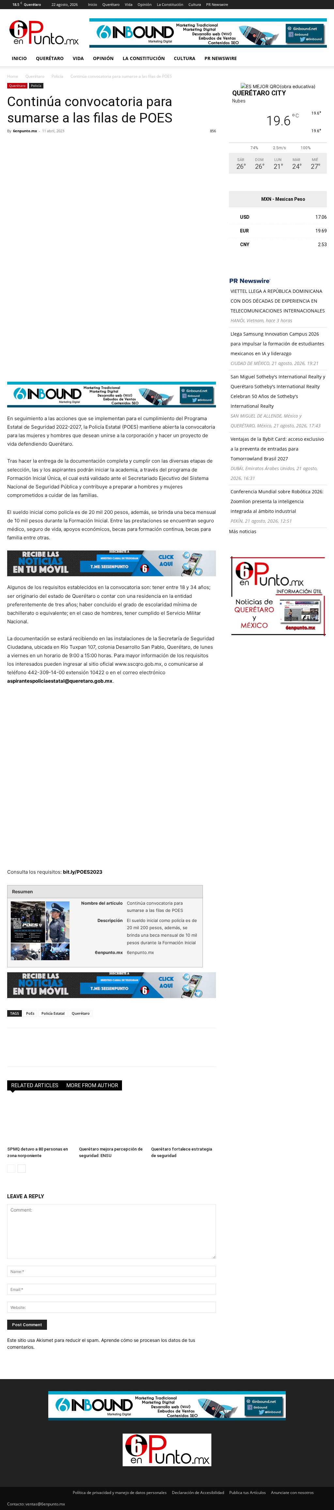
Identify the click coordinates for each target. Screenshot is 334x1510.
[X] (286, 4)
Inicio (92, 4)
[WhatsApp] (58, 145)
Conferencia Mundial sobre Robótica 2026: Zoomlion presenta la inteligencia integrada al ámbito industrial (277, 501)
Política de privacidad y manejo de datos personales (120, 1492)
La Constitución (170, 4)
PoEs (30, 1013)
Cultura (195, 4)
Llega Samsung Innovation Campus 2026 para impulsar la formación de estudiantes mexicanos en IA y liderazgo (277, 344)
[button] (319, 59)
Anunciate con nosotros (292, 1492)
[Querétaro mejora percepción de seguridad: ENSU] (111, 1121)
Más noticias (242, 531)
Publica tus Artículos (247, 1492)
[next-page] (22, 1169)
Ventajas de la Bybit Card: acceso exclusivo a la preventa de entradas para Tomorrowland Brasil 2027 (277, 449)
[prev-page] (11, 1169)
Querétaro (111, 4)
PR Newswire (217, 4)
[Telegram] (73, 145)
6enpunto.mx (25, 130)
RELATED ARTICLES (34, 1085)
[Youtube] (297, 4)
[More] (89, 145)
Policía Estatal (53, 1013)
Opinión (145, 4)
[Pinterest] (276, 4)
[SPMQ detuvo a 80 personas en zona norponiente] (39, 1121)
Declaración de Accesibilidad (198, 1492)
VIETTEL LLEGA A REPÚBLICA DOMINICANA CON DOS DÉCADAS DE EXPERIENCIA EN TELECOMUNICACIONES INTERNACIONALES (278, 301)
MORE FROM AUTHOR (92, 1085)
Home (12, 76)
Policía (57, 76)
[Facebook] (243, 4)
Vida (128, 4)
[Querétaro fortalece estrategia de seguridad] (183, 1121)
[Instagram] (254, 4)
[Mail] (265, 4)
